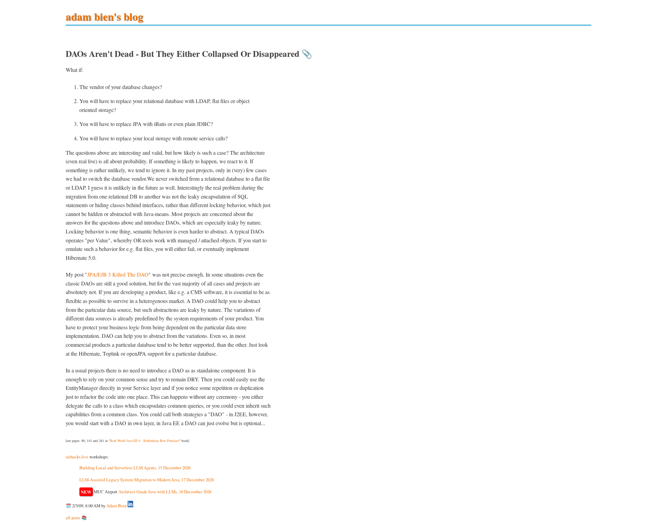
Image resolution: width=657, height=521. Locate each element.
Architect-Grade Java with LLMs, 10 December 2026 (164, 491)
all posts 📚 (76, 517)
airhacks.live (77, 457)
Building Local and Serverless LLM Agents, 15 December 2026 (135, 468)
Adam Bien (116, 506)
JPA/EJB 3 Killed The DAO (118, 274)
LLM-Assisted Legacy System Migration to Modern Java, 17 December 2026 (146, 479)
